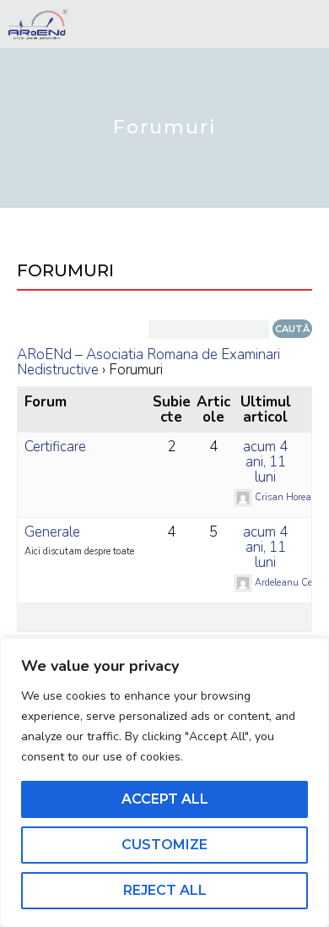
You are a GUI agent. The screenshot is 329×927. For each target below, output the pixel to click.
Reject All (165, 890)
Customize (164, 845)
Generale (52, 532)
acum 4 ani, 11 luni (265, 462)
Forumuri (65, 270)
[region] (164, 782)
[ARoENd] (37, 24)
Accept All (164, 799)
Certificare (55, 446)
